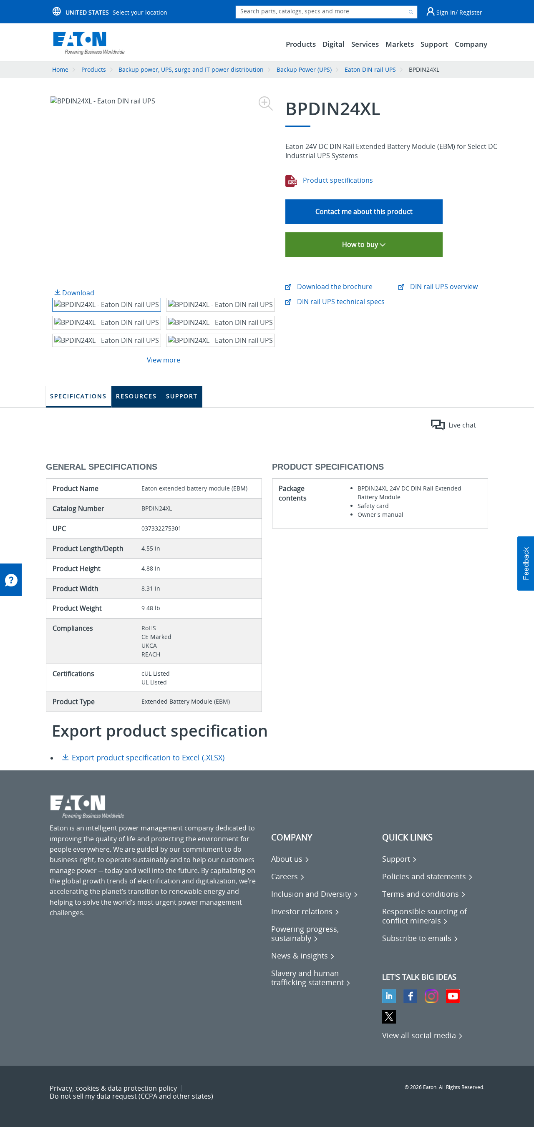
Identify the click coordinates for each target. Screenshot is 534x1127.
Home (60, 69)
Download (77, 292)
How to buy (361, 244)
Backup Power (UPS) (304, 69)
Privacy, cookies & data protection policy (113, 1088)
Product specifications (337, 180)
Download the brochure (334, 286)
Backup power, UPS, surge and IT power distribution (191, 69)
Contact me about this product (364, 211)
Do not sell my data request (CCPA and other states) (131, 1096)
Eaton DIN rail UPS (370, 69)
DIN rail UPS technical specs (340, 301)
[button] (525, 563)
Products (93, 69)
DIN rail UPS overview (443, 286)
